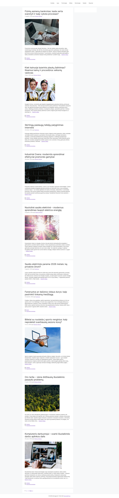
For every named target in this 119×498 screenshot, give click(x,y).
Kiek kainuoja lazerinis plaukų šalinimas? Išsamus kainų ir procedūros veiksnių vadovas (45, 70)
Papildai (84, 3)
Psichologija (64, 3)
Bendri (27, 309)
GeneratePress (67, 496)
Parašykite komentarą (30, 59)
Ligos (58, 3)
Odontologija (77, 3)
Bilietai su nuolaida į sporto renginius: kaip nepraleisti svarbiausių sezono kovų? (46, 320)
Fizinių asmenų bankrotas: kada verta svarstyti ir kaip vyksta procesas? (44, 12)
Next (31, 490)
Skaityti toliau (64, 54)
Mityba (70, 3)
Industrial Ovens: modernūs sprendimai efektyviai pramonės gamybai (44, 155)
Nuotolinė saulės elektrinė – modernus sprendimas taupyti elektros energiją (44, 208)
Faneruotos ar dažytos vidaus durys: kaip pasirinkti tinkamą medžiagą (46, 293)
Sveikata (52, 3)
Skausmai (91, 3)
